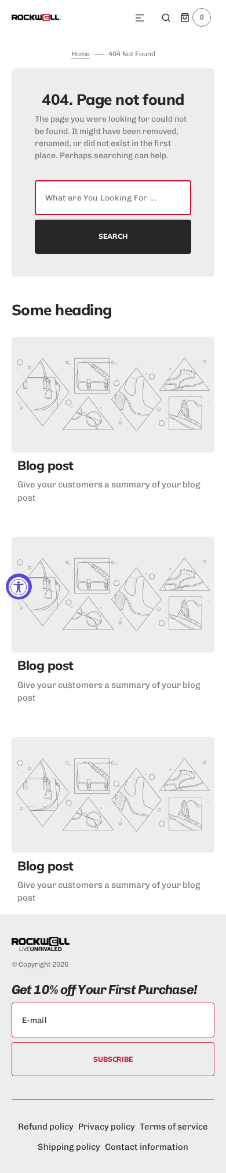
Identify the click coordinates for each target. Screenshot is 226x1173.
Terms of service (174, 1126)
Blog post (45, 465)
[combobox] (113, 197)
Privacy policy (106, 1126)
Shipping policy (69, 1147)
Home (80, 54)
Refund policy (46, 1126)
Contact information (146, 1147)
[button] (139, 18)
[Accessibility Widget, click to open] (19, 587)
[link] (113, 395)
